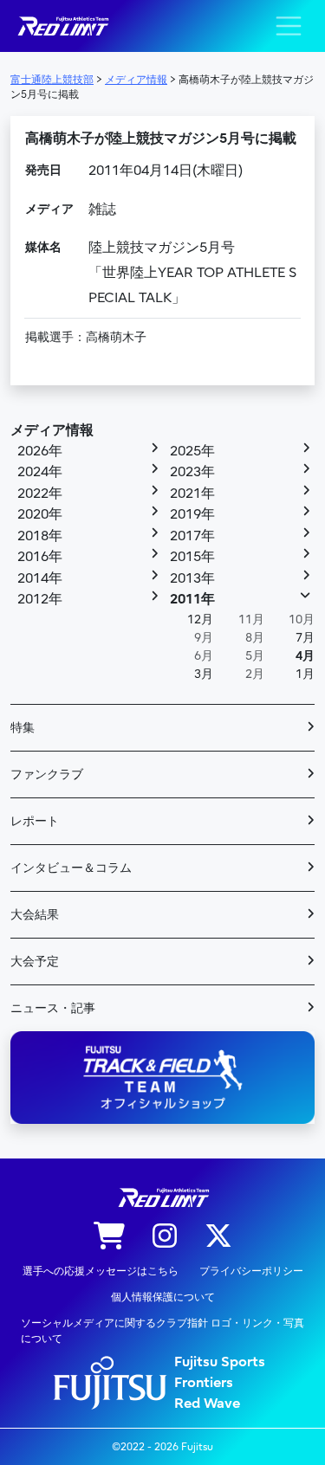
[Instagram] (165, 1237)
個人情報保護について (163, 1297)
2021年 (192, 493)
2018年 (39, 536)
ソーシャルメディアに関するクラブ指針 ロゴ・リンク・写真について (162, 1331)
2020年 (39, 514)
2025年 (192, 451)
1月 (305, 674)
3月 (203, 674)
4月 (305, 656)
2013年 (192, 578)
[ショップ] (109, 1237)
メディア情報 (52, 430)
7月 (305, 637)
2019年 (192, 514)
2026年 (39, 451)
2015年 (192, 557)
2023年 (192, 472)
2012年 (39, 599)
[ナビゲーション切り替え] (289, 26)
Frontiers (203, 1383)
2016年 (39, 557)
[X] (218, 1237)
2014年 (39, 578)
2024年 (39, 472)
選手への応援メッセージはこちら (101, 1271)
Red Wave (207, 1403)
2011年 (192, 599)
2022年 (39, 493)
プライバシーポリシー (251, 1271)
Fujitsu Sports (219, 1362)
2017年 (192, 536)
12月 (200, 619)
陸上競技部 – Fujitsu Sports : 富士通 (62, 26)
